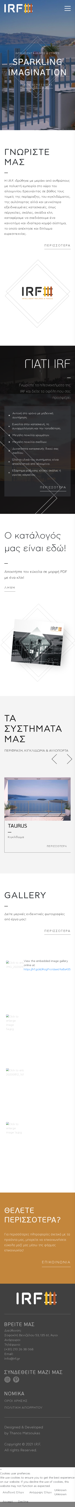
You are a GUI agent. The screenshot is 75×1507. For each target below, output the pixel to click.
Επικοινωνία (56, 1262)
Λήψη (9, 587)
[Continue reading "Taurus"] (37, 799)
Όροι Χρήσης (16, 1401)
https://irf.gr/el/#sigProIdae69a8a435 (47, 969)
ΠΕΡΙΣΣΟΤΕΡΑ (57, 245)
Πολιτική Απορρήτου (23, 1407)
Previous (57, 759)
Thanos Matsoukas (25, 1433)
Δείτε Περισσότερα (37, 85)
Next (67, 759)
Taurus (17, 826)
